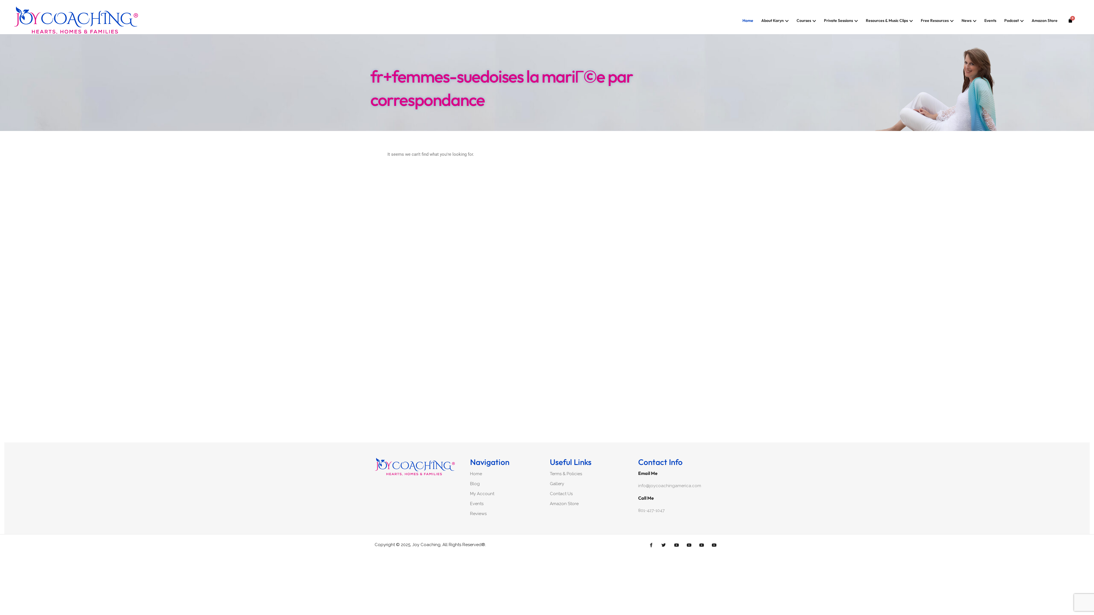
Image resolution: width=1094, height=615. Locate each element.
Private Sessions (838, 20)
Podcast (1011, 20)
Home (747, 20)
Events (990, 20)
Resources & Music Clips (887, 20)
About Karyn (772, 20)
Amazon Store (1045, 20)
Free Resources (935, 20)
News (966, 20)
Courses (804, 20)
